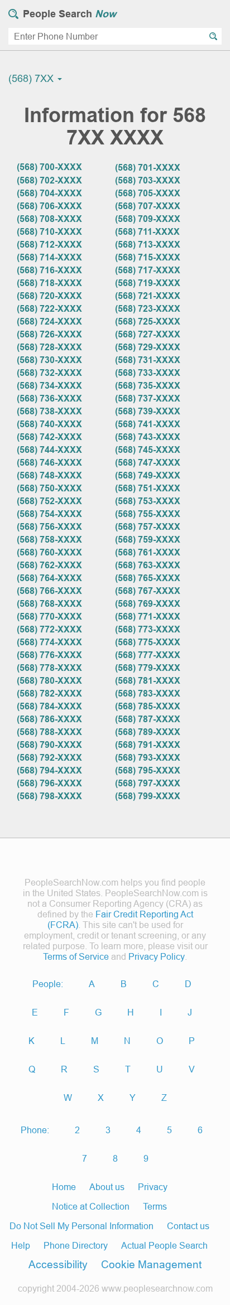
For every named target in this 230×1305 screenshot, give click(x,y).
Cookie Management (151, 1264)
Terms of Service (76, 956)
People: (47, 984)
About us (106, 1187)
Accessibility (58, 1264)
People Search (69, 14)
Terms (155, 1206)
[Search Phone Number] (213, 36)
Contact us (188, 1226)
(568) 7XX (32, 78)
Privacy (152, 1187)
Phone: (35, 1130)
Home (64, 1187)
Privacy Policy (156, 956)
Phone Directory (76, 1245)
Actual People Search (164, 1245)
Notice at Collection (91, 1206)
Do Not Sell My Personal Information (81, 1226)
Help (20, 1245)
